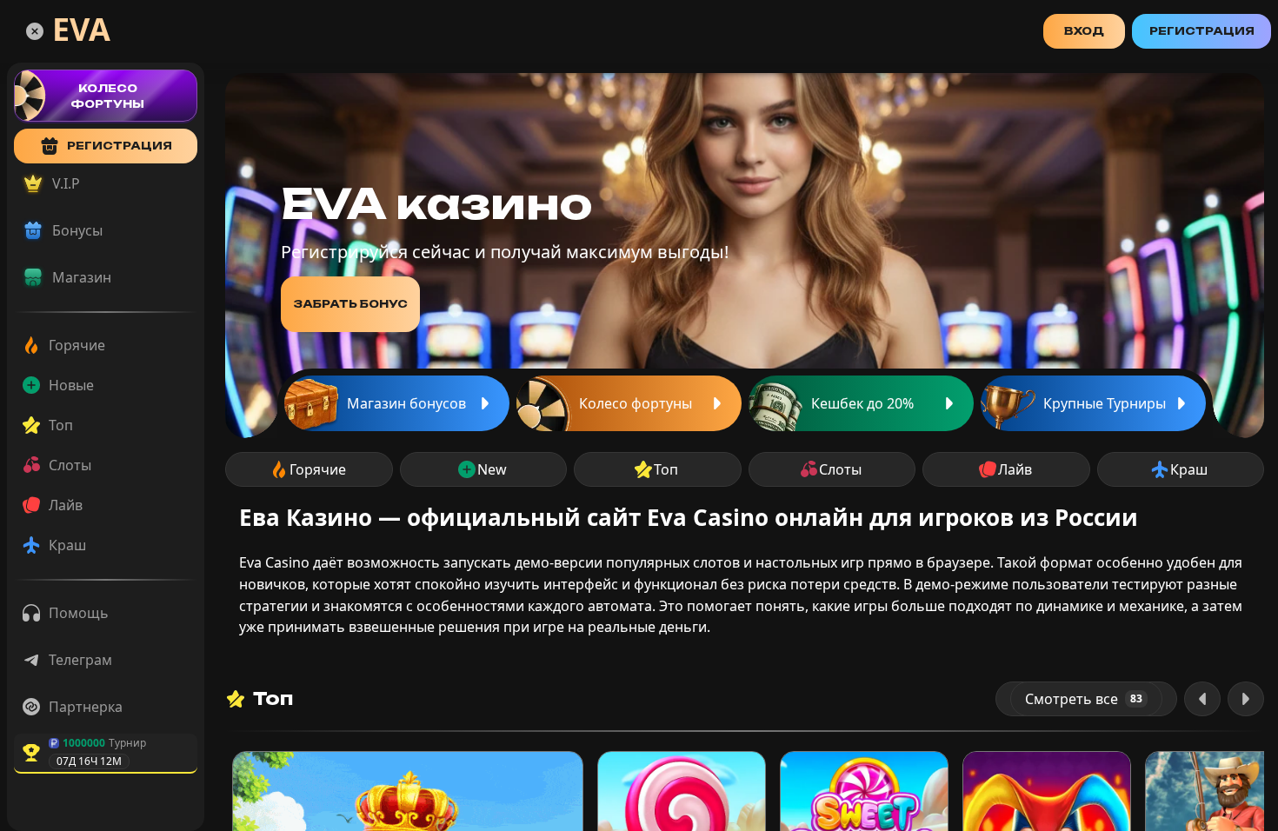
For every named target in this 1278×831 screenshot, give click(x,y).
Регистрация (1202, 30)
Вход (1084, 30)
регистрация (119, 145)
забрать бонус (350, 303)
